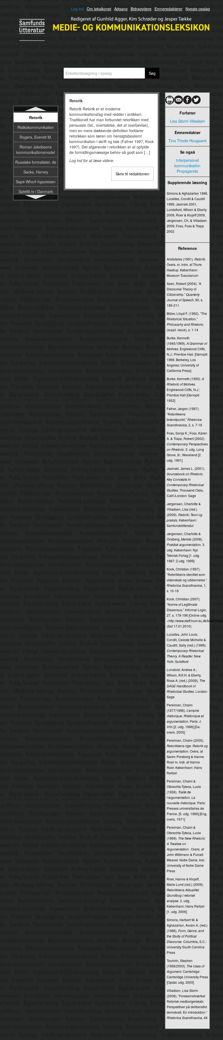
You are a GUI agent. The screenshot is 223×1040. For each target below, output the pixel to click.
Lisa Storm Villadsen (187, 121)
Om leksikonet (99, 8)
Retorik (35, 117)
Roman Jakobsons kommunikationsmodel (35, 149)
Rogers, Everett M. (36, 137)
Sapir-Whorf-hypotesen (35, 181)
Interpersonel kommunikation (187, 162)
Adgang (121, 8)
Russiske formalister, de (35, 162)
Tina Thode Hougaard (187, 140)
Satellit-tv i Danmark (35, 191)
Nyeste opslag (197, 8)
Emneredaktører (168, 8)
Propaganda (187, 171)
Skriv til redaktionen (132, 173)
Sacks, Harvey (35, 172)
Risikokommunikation (35, 127)
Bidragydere (141, 8)
